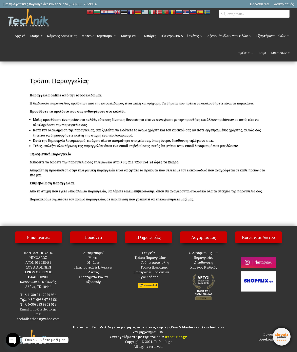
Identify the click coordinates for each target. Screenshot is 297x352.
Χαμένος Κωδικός (203, 267)
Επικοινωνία (280, 53)
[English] (117, 11)
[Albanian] (90, 11)
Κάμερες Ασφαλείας (62, 36)
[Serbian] (186, 11)
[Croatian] (103, 11)
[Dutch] (110, 11)
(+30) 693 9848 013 (42, 304)
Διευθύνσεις (203, 262)
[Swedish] (206, 11)
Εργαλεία (243, 53)
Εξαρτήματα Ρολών (270, 36)
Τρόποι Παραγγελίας (148, 257)
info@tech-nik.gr (43, 309)
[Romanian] (172, 11)
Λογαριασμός (284, 4)
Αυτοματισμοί (93, 253)
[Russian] (179, 11)
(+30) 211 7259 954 (42, 295)
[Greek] (145, 11)
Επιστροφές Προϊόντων (148, 272)
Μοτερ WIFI (130, 36)
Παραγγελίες (260, 4)
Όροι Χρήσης (148, 277)
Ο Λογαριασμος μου (203, 253)
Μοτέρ (93, 257)
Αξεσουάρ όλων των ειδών (227, 36)
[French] (131, 11)
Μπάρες (150, 36)
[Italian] (151, 11)
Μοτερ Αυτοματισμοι (97, 36)
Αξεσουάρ (93, 282)
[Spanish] (200, 11)
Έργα (262, 53)
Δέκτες (93, 272)
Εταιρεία (36, 36)
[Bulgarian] (97, 11)
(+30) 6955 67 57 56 (42, 299)
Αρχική (20, 36)
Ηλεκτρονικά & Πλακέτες (180, 36)
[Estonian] (124, 11)
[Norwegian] (158, 11)
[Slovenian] (193, 11)
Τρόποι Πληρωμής (154, 267)
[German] (138, 11)
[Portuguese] (165, 11)
